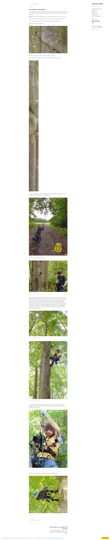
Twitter (32, 520)
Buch (93, 23)
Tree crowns (95, 10)
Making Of (33, 518)
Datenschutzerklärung (97, 27)
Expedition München (96, 16)
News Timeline (95, 19)
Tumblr (37, 520)
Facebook (34, 520)
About (93, 18)
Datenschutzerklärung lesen (56, 538)
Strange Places (95, 13)
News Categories (96, 21)
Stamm (93, 11)
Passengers (94, 12)
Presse (93, 22)
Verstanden (105, 538)
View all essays (34, 3)
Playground (94, 15)
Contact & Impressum (96, 26)
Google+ (40, 520)
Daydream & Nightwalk (97, 8)
